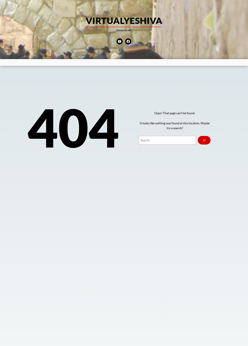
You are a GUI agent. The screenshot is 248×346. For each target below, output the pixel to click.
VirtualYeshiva (124, 20)
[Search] (204, 140)
